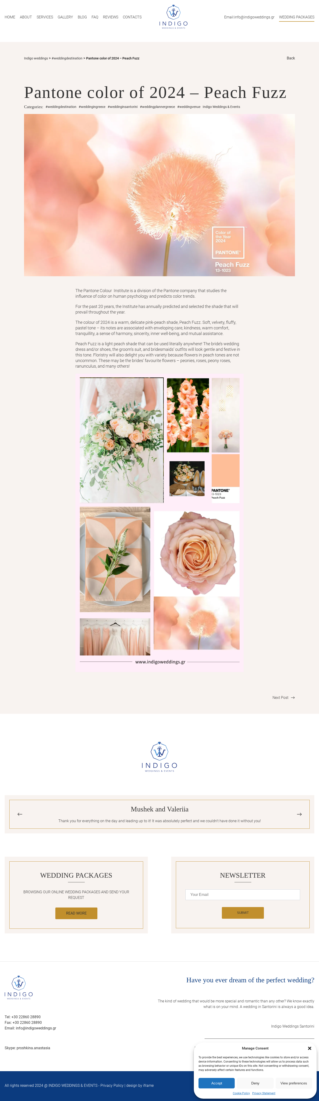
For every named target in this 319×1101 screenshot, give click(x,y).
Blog (82, 17)
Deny (255, 1083)
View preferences (293, 1083)
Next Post (280, 697)
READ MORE (76, 913)
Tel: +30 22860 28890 (23, 1017)
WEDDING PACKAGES (296, 17)
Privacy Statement (263, 1093)
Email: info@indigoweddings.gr (30, 1028)
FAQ (95, 17)
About (26, 17)
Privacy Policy (112, 1085)
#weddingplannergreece (157, 107)
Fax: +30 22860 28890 (23, 1022)
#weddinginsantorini (123, 107)
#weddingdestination (61, 107)
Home (10, 17)
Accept (216, 1083)
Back (291, 58)
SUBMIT (243, 913)
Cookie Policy (241, 1093)
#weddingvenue (188, 107)
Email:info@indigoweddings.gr (249, 17)
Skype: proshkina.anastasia (27, 1048)
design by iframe (140, 1085)
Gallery (65, 17)
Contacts (132, 17)
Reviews (110, 17)
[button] (309, 1048)
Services (45, 17)
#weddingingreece (92, 107)
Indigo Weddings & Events (221, 107)
